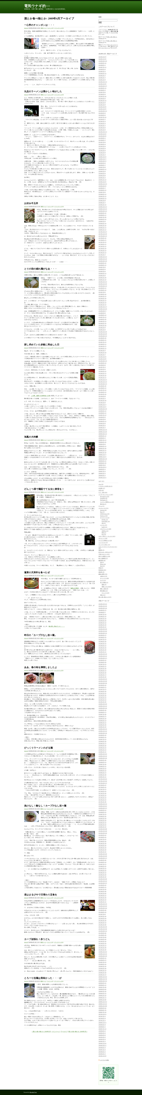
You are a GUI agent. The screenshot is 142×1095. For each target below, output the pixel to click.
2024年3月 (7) (102, 75)
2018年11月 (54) (103, 756)
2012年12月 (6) (102, 356)
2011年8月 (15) (102, 388)
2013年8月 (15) (102, 340)
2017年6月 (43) (102, 791)
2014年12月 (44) (103, 854)
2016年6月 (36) (102, 816)
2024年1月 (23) (102, 627)
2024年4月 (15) (102, 73)
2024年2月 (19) (102, 624)
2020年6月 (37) (102, 716)
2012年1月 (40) (102, 924)
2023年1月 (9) (102, 104)
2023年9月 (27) (102, 635)
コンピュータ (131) (103, 508)
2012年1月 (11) (102, 377)
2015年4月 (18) (102, 298)
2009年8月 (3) (102, 438)
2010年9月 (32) (102, 958)
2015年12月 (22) (103, 281)
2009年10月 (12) (103, 433)
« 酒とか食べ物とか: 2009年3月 (41, 1031)
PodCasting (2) (103, 500)
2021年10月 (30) (103, 683)
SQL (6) (104, 523)
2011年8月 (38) (102, 935)
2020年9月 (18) (102, 710)
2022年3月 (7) (102, 125)
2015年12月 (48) (103, 829)
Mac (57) (102, 512)
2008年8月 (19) (102, 463)
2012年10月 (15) (103, 361)
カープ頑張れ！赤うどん (37, 939)
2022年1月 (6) (102, 129)
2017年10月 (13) (103, 236)
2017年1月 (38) (102, 801)
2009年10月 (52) (103, 981)
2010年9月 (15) (102, 411)
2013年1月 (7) (102, 354)
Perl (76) (104, 534)
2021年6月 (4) (102, 144)
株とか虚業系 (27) (103, 558)
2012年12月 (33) (103, 904)
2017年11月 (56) (103, 781)
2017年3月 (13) (102, 250)
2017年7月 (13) (102, 242)
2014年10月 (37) (103, 858)
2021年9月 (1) (102, 138)
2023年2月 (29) (102, 649)
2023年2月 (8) (102, 102)
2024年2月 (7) (102, 77)
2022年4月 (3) (102, 123)
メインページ (56, 1031)
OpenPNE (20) (103, 498)
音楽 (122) (102, 595)
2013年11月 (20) (103, 333)
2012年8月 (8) (102, 365)
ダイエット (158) (103, 538)
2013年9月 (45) (102, 885)
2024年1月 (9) (102, 79)
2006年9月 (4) (102, 1024)
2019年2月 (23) (102, 749)
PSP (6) (102, 562)
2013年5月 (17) (102, 346)
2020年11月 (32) (103, 706)
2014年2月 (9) (102, 327)
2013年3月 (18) (102, 897)
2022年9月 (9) (102, 113)
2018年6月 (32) (102, 766)
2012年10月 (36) (103, 908)
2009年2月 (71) (102, 997)
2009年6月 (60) (102, 989)
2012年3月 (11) (102, 373)
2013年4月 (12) (102, 348)
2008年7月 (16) (102, 1012)
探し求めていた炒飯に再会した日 (41, 344)
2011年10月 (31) (103, 931)
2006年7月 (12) (102, 1028)
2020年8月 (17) (102, 712)
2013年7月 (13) (102, 342)
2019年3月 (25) (102, 747)
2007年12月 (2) (102, 467)
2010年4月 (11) (102, 421)
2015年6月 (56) (102, 841)
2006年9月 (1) (102, 469)
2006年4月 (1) (102, 475)
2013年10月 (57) (103, 883)
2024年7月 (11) (102, 67)
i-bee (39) (101, 484)
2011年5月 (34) (102, 941)
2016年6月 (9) (102, 269)
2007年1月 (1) (102, 1020)
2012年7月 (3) (102, 367)
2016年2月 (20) (102, 277)
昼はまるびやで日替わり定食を (40, 894)
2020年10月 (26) (103, 708)
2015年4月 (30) (102, 845)
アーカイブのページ (105, 48)
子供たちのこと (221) (104, 554)
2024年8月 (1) (102, 65)
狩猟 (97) (101, 567)
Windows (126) (104, 515)
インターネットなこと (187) (106, 494)
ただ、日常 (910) (103, 492)
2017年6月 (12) (102, 244)
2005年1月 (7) (102, 1041)
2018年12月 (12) (103, 206)
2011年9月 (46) (102, 933)
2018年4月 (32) (102, 770)
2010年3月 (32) (102, 970)
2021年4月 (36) (102, 695)
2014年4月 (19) (102, 323)
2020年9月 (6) (102, 163)
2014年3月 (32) (102, 872)
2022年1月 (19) (102, 677)
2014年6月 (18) (102, 319)
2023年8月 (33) (102, 637)
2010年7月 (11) (102, 415)
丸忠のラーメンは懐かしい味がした (43, 91)
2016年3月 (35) (102, 822)
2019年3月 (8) (102, 200)
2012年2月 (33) (102, 922)
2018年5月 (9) (102, 221)
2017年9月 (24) (102, 238)
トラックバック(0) (59, 28)
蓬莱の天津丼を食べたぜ (37, 572)
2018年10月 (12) (103, 211)
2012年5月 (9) (102, 369)
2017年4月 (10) (102, 248)
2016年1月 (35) (102, 826)
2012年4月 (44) (102, 918)
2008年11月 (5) (102, 456)
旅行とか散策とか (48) (104, 556)
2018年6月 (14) (102, 219)
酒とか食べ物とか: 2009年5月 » (77, 1031)
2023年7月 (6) (102, 92)
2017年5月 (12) (102, 246)
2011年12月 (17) (103, 379)
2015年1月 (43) (102, 851)
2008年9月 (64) (102, 1008)
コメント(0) (50, 28)
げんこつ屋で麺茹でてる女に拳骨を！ (44, 489)
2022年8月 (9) (102, 115)
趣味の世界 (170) (103, 574)
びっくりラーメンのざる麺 (38, 747)
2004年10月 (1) (102, 1045)
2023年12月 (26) (103, 629)
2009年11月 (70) (103, 979)
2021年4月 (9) (102, 148)
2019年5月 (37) (102, 743)
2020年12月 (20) (103, 704)
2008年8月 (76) (102, 1010)
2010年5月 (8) (102, 419)
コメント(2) (50, 440)
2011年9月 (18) (102, 386)
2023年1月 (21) (102, 652)
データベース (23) (104, 517)
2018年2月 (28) (102, 774)
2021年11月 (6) (102, 134)
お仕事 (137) (102, 488)
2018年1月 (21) (102, 776)
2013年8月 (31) (102, 887)
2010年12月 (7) (102, 404)
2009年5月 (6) (102, 444)
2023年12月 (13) (103, 81)
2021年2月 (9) (102, 152)
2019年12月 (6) (102, 181)
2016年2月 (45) (102, 824)
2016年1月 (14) (102, 279)
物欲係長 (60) (102, 560)
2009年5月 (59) (102, 991)
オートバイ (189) (104, 578)
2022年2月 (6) (102, 127)
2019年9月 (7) (102, 188)
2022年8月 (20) (102, 662)
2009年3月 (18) (102, 448)
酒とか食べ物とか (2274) (105, 597)
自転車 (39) (101, 572)
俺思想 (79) (101, 550)
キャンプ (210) (105, 592)
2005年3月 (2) (102, 1037)
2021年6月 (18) (102, 691)
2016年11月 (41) (103, 806)
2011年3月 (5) (102, 398)
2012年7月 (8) (102, 914)
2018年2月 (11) (102, 227)
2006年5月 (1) (102, 473)
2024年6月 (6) (102, 69)
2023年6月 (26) (102, 641)
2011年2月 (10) (102, 400)
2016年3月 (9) (102, 275)
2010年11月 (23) (103, 954)
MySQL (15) (105, 519)
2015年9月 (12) (102, 288)
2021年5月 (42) (102, 693)
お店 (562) (101, 490)
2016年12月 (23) (103, 256)
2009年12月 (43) (103, 976)
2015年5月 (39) (102, 843)
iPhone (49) (103, 564)
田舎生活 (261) (102, 570)
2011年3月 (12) (102, 945)
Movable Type (33, 1092)
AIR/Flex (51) (105, 531)
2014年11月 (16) (103, 308)
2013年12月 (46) (103, 879)
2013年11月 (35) (103, 881)
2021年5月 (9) (102, 146)
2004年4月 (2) (102, 1053)
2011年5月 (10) (102, 394)
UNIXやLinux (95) (104, 513)
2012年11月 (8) (102, 358)
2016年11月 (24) (103, 259)
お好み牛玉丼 (31, 203)
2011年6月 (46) (102, 939)
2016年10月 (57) (103, 808)
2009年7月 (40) (102, 987)
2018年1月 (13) (102, 229)
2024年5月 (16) (102, 618)
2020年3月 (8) (102, 175)
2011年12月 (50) (103, 926)
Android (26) (103, 510)
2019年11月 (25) (103, 731)
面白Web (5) (103, 504)
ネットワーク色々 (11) (104, 544)
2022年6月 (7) (102, 119)
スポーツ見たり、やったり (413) (107, 536)
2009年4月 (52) (102, 993)
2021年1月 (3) (102, 154)
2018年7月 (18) (102, 217)
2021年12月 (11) (103, 131)
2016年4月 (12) (102, 273)
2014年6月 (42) (102, 866)
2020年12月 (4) (102, 156)
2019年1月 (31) (102, 751)
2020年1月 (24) (102, 727)
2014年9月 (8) (102, 313)
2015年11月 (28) (103, 831)
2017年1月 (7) (102, 254)
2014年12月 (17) (103, 306)
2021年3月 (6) (102, 150)
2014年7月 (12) (102, 317)
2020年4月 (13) (102, 720)
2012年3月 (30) (102, 920)
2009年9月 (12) (102, 436)
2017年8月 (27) (102, 240)
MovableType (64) (104, 496)
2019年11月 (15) (103, 184)
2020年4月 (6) (102, 173)
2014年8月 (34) (102, 862)
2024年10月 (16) (103, 608)
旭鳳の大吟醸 (31, 437)
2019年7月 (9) (102, 192)
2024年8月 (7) (102, 612)
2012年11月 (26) (103, 906)
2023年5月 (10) (102, 96)
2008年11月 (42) (103, 1004)
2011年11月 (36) (103, 929)
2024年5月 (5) (102, 71)
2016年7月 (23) (102, 814)
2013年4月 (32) (102, 895)
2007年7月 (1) (102, 1016)
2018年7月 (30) (102, 764)
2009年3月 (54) (102, 995)
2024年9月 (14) (102, 63)
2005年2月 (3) (102, 1039)
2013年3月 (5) (102, 350)
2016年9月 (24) (102, 263)
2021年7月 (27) (102, 689)
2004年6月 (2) (102, 1051)
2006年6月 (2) (102, 1031)
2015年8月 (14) (102, 290)
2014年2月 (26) (102, 874)
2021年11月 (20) (103, 681)
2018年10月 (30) (103, 758)
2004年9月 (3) (102, 1047)
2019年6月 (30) (102, 741)
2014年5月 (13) (102, 321)
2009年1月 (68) (102, 999)
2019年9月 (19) (102, 735)
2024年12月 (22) (103, 604)
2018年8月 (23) (102, 762)
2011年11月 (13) (103, 381)
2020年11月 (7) (102, 159)
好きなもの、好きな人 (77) (105, 552)
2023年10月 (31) (103, 633)
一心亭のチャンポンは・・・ (39, 25)
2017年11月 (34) (103, 234)
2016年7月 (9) (102, 267)
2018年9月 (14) (102, 213)
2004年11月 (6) (102, 1043)
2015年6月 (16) (102, 294)
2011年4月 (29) (102, 943)
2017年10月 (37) (103, 783)
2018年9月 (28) (102, 760)
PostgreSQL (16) (106, 521)
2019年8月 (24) (102, 737)
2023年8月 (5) (102, 90)
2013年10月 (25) (103, 336)
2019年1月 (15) (102, 204)
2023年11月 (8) (102, 84)
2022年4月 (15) (102, 670)
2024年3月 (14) (102, 622)
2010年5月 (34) (102, 966)
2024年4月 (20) (102, 620)
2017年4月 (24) (102, 795)
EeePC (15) (104, 527)
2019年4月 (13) (102, 198)
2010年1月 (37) (102, 974)
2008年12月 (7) (102, 454)
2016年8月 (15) (102, 265)
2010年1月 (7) (102, 427)
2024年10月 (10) (103, 61)
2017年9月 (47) (102, 785)
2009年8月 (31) (102, 985)
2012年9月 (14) (102, 363)
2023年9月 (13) (102, 88)
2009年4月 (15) (102, 446)
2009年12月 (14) (103, 429)
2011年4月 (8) (102, 396)
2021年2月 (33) (102, 699)
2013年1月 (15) (102, 901)
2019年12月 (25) (103, 729)
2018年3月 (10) (102, 225)
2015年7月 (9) (102, 292)
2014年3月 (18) (102, 325)
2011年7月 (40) (102, 937)
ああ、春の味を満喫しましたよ (40, 667)
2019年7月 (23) (102, 739)
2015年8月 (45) (102, 837)
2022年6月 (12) (102, 666)
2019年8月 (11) (102, 190)
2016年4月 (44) (102, 820)
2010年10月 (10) (103, 408)
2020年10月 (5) (102, 161)
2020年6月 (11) (102, 169)
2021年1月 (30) (102, 702)
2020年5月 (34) (102, 718)
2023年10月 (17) (103, 86)
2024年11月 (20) (103, 606)
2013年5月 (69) (102, 893)
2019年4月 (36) (102, 745)
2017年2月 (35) (102, 799)
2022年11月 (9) (102, 109)
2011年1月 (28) (102, 949)
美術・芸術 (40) (104, 588)
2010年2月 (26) (102, 972)
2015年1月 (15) (102, 304)
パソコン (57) (103, 525)
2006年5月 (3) (102, 1033)
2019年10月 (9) (102, 186)
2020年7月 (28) (102, 714)
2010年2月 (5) (102, 425)
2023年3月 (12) (102, 100)
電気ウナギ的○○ (37, 6)
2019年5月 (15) (102, 196)
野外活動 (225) (104, 590)
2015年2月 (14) (102, 302)
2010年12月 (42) (103, 951)
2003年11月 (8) (102, 1056)
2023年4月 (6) (102, 98)
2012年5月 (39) (102, 916)
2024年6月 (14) (102, 616)
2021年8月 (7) (102, 140)
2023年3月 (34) (102, 647)
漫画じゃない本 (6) (106, 586)
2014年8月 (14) (102, 315)
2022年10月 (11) (103, 111)
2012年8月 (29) (102, 912)
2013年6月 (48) (102, 891)
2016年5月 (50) (102, 818)
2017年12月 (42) (103, 779)
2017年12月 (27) (103, 231)
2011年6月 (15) (102, 392)
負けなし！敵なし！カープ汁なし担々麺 (45, 805)
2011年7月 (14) (102, 390)
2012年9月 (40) (102, 910)
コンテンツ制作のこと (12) (107, 502)
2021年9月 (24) (102, 685)
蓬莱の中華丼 (75, 588)
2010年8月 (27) (102, 960)
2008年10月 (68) (103, 1006)
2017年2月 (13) (102, 252)
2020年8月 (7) (102, 165)
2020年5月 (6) (102, 171)
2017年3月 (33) (102, 797)
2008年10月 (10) (103, 458)
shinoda (26, 28)
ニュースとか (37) (103, 542)
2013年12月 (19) (103, 331)
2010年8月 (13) (102, 413)
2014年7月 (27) (102, 864)
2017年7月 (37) (102, 789)
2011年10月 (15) (103, 383)
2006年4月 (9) (102, 1035)
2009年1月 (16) (102, 452)
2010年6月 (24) (102, 964)
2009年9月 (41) (102, 983)
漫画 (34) (104, 584)
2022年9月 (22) (102, 660)
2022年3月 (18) (102, 672)
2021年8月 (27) (102, 687)
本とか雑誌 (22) (104, 582)
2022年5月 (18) (102, 668)
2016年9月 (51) (102, 810)
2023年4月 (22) (102, 645)
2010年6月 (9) (102, 417)
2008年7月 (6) (102, 465)
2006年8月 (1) (102, 1026)
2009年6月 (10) (102, 442)
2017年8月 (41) (102, 787)
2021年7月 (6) (102, 142)
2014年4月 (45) (102, 870)
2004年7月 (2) (102, 1049)
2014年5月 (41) (102, 868)
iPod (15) (102, 566)
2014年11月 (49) (103, 856)
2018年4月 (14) (102, 223)
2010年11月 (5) (102, 406)
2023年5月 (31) (102, 643)
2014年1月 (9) (102, 329)
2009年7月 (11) (102, 440)
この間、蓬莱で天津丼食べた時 (40, 395)
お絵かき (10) (103, 576)
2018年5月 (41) (102, 768)
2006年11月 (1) (102, 1022)
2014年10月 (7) (102, 311)
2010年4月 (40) (102, 968)
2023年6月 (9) (102, 94)
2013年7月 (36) (102, 889)
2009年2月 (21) (102, 450)
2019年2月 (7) (102, 202)
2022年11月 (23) (103, 656)
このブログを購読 (104, 1060)
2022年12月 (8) (102, 106)
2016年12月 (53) (103, 804)
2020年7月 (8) (102, 167)
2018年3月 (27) (102, 772)
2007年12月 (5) (102, 1014)
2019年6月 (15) (102, 194)
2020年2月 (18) (102, 724)
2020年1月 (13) (102, 179)
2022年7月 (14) (102, 117)
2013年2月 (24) (102, 899)
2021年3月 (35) (102, 697)
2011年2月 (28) (102, 947)
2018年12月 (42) (103, 754)
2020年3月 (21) (102, 722)
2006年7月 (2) (102, 471)
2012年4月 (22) (102, 371)
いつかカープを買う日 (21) (105, 486)
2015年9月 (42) (102, 835)
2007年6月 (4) (102, 1018)
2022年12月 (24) (103, 654)
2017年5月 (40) (102, 793)
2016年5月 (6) (102, 271)
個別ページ (44, 28)
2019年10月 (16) (103, 733)
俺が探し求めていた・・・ (57, 626)
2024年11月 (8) (102, 59)
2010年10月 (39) (103, 956)
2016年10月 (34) (103, 261)
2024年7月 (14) (102, 614)
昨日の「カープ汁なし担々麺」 (40, 635)
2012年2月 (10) (102, 375)
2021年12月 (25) (103, 679)
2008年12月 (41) (103, 1001)
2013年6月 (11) (102, 344)
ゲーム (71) (101, 506)
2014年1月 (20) (102, 876)
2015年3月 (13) (102, 300)
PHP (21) (104, 532)
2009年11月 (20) (103, 431)
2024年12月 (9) (102, 56)
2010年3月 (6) (102, 423)
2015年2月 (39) (102, 849)
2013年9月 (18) (102, 338)
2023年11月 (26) (103, 631)
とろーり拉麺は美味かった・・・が (43, 978)
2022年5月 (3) (102, 121)
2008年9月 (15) (102, 461)
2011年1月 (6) (102, 402)
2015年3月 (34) (102, 847)
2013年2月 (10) (102, 352)
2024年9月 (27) (102, 610)
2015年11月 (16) (103, 284)
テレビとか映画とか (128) (105, 540)
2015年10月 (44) (103, 833)
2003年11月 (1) (102, 477)
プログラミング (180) (105, 529)
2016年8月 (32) (102, 812)
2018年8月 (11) (102, 215)
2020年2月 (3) (102, 177)
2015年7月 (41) (102, 839)
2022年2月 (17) (102, 674)
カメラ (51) (103, 580)
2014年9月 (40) (102, 860)
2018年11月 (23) (103, 209)
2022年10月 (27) (103, 658)
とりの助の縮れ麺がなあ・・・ (40, 268)
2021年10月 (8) (102, 136)
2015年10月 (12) (103, 286)
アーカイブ (64, 1031)
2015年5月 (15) (102, 296)
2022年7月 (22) (102, 664)
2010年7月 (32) (102, 962)
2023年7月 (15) (102, 639)
